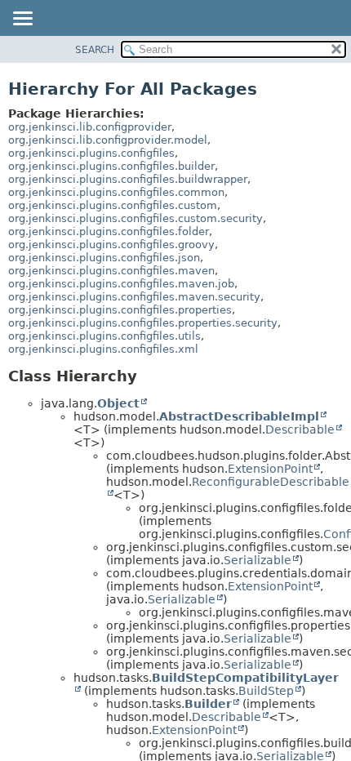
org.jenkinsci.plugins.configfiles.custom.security (135, 218)
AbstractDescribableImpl (239, 416)
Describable (300, 429)
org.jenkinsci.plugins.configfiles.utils (104, 336)
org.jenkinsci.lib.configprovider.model (107, 140)
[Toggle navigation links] (22, 19)
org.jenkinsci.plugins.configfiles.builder (111, 166)
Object (118, 403)
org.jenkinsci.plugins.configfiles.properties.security (143, 323)
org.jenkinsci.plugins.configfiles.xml (103, 349)
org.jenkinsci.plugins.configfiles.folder (108, 231)
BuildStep (266, 690)
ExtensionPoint (270, 468)
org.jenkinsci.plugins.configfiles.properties (120, 310)
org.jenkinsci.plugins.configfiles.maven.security (134, 297)
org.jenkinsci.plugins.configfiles (91, 153)
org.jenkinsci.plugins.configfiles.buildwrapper (127, 179)
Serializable (257, 560)
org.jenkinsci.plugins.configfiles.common (116, 192)
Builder (208, 703)
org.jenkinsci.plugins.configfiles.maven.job (121, 284)
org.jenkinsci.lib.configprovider (89, 127)
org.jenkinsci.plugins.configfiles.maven (111, 271)
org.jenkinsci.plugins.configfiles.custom (112, 205)
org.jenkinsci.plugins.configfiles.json (104, 257)
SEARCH (94, 50)
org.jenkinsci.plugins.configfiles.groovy (111, 244)
